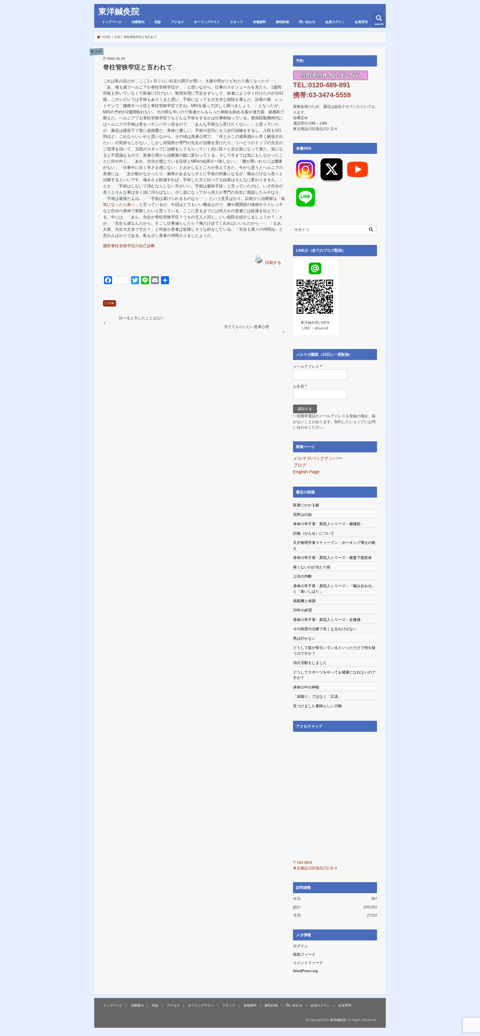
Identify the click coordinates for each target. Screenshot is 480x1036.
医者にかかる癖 (306, 505)
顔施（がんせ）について (313, 533)
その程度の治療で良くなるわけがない (325, 629)
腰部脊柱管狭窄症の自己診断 (129, 245)
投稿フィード (304, 954)
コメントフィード (308, 963)
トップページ (112, 22)
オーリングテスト (207, 22)
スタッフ (236, 22)
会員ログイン (335, 22)
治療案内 (138, 22)
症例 (111, 303)
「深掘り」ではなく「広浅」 (317, 696)
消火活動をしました (310, 662)
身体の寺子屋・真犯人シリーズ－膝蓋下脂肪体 (332, 557)
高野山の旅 (302, 514)
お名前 (300, 386)
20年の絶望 (302, 610)
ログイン (300, 946)
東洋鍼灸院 (119, 11)
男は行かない (304, 638)
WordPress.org (305, 971)
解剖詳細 (282, 22)
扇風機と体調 (304, 601)
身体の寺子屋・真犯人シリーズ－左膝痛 (326, 619)
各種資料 (259, 22)
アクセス (177, 22)
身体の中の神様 (306, 687)
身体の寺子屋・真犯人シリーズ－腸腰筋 (326, 524)
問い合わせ (307, 22)
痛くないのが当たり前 (311, 567)
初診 (157, 22)
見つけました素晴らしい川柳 (317, 706)
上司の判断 (302, 576)
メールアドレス (307, 367)
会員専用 (361, 22)
